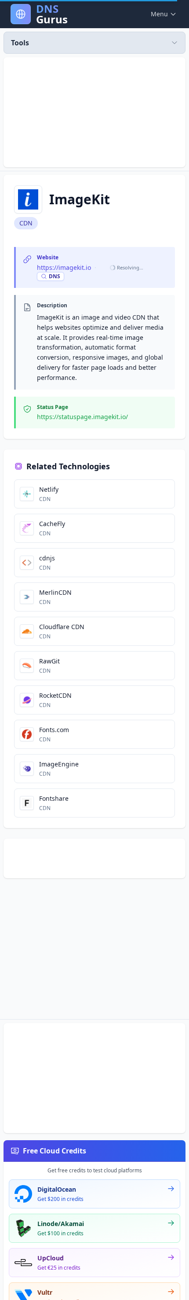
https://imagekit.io (64, 267)
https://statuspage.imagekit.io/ (82, 416)
